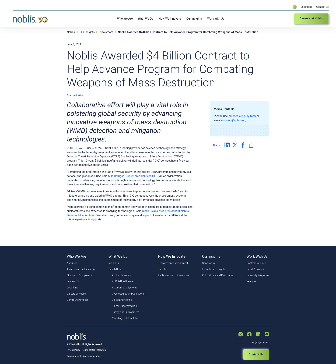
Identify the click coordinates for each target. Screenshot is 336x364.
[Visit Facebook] (249, 334)
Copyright (101, 350)
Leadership (73, 281)
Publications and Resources (173, 275)
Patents (162, 269)
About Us (72, 263)
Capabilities (114, 269)
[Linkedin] (227, 145)
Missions (113, 263)
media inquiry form (244, 116)
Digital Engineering (122, 299)
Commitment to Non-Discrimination (84, 356)
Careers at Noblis (311, 18)
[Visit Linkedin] (258, 334)
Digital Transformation (124, 306)
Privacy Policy (73, 350)
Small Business (255, 269)
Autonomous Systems (124, 287)
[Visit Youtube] (267, 334)
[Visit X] (240, 334)
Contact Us (322, 6)
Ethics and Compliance (79, 275)
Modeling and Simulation (125, 318)
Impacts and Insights (213, 269)
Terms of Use (88, 350)
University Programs (258, 275)
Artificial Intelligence (122, 281)
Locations (306, 6)
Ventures (251, 281)
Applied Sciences (121, 275)
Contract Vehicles (256, 263)
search (295, 7)
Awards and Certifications (81, 269)
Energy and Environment (125, 312)
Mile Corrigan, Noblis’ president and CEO (132, 176)
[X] (235, 145)
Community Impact (77, 299)
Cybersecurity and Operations (128, 293)
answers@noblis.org (233, 120)
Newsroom (208, 263)
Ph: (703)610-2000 (260, 342)
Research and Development (173, 263)
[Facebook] (243, 145)
